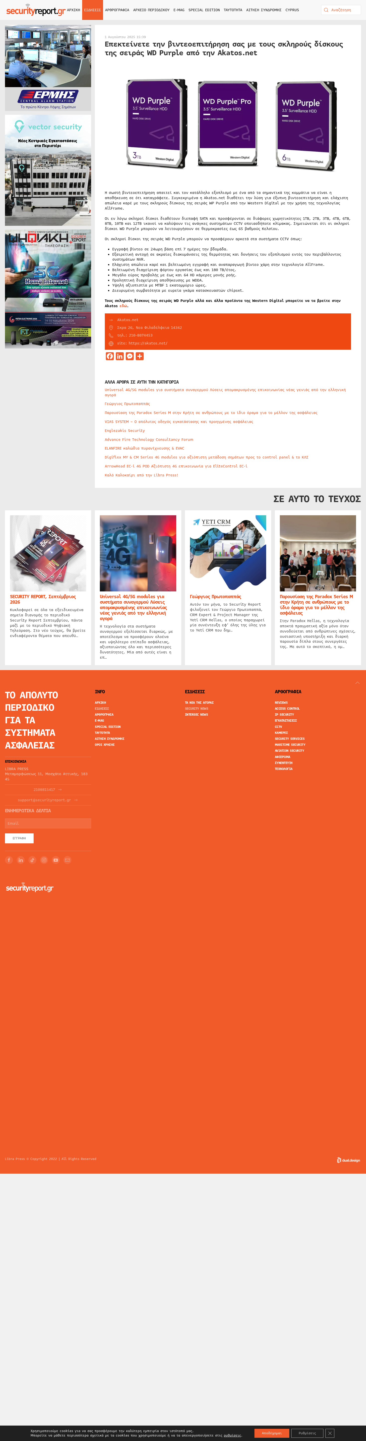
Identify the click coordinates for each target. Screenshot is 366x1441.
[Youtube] (56, 860)
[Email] (67, 860)
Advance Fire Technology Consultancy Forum (149, 439)
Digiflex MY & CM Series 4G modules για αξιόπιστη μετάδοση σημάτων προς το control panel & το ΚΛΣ (206, 457)
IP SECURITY (284, 714)
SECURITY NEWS (196, 708)
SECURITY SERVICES (290, 738)
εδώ (123, 306)
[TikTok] (32, 860)
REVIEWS (281, 702)
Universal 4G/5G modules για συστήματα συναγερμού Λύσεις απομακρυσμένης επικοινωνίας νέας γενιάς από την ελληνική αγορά (225, 392)
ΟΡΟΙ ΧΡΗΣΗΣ (105, 744)
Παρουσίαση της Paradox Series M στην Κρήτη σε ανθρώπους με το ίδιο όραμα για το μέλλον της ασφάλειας (211, 412)
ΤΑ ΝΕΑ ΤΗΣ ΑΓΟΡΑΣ (199, 702)
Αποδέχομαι (272, 1433)
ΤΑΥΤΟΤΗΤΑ (233, 10)
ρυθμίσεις (232, 1435)
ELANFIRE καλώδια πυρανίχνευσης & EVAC (144, 448)
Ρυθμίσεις (307, 1433)
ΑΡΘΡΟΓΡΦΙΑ (104, 714)
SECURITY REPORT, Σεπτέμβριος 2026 (43, 599)
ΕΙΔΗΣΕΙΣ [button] (92, 10)
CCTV (278, 726)
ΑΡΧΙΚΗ (73, 10)
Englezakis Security (125, 430)
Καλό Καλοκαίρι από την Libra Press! (141, 475)
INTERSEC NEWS (196, 714)
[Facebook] (9, 860)
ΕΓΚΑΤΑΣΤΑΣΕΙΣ (286, 720)
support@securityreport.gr (44, 800)
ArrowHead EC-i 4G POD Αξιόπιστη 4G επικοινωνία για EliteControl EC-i (176, 466)
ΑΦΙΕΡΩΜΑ (282, 756)
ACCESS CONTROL (287, 708)
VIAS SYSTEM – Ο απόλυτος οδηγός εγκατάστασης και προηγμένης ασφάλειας (179, 421)
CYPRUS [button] (292, 10)
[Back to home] (36, 10)
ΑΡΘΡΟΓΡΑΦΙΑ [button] (117, 10)
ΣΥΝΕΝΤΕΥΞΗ (284, 762)
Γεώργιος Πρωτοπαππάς (127, 403)
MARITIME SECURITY (290, 744)
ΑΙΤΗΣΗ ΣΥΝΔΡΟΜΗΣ (264, 10)
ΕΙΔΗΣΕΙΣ (102, 708)
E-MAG (179, 10)
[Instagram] (44, 860)
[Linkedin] (21, 860)
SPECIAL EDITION (204, 10)
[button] (357, 682)
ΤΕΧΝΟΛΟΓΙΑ (284, 768)
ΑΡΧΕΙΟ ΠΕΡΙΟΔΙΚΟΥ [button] (151, 10)
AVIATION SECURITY (289, 750)
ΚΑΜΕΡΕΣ (281, 732)
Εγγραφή (19, 838)
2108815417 (44, 789)
